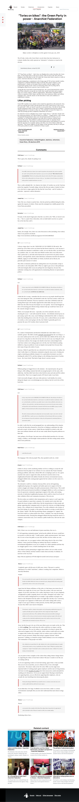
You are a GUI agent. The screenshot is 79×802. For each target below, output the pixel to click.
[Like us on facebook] (2, 22)
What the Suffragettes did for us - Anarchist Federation (25, 131)
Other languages (48, 795)
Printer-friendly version (23, 135)
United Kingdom (39, 140)
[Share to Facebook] (51, 67)
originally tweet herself (44, 334)
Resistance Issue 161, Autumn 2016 (59, 130)
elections (49, 140)
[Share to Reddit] (54, 67)
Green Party (23, 142)
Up (41, 129)
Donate (32, 795)
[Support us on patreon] (2, 20)
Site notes (57, 795)
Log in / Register (37, 9)
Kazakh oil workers (34, 671)
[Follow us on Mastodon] (2, 17)
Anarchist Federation (26, 140)
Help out (38, 795)
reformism (56, 140)
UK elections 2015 (34, 142)
